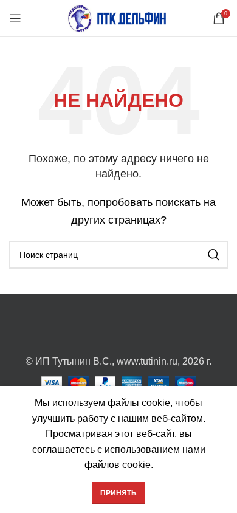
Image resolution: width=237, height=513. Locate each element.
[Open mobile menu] (15, 18)
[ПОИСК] (214, 255)
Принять (118, 493)
